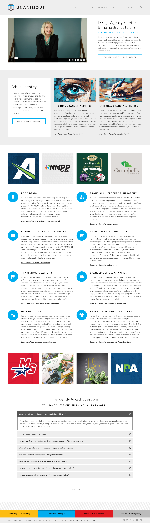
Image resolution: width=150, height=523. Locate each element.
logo (23, 421)
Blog (116, 7)
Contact (129, 7)
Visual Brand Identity (29, 121)
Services (103, 7)
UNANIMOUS (14, 520)
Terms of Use (74, 520)
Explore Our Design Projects (120, 57)
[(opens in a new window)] (123, 520)
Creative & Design (56, 513)
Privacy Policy (64, 520)
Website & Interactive (94, 513)
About (78, 7)
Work (89, 7)
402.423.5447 (91, 520)
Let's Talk (74, 490)
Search (141, 7)
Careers (82, 520)
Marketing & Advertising (18, 513)
